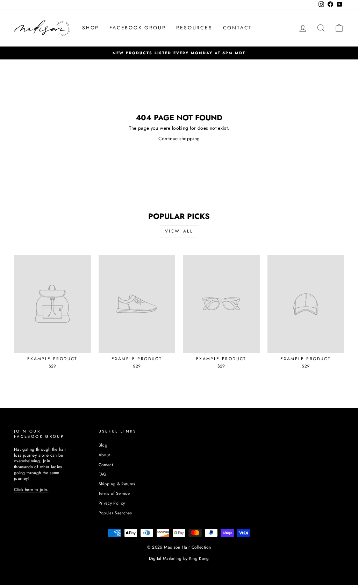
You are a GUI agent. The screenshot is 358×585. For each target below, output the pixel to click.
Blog (103, 445)
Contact (106, 465)
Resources (194, 27)
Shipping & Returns (117, 484)
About (104, 455)
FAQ (103, 474)
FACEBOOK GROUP (137, 27)
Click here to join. (31, 489)
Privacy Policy (112, 503)
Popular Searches (115, 513)
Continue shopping (179, 138)
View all (179, 231)
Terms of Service (114, 493)
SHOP (90, 27)
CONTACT (237, 27)
